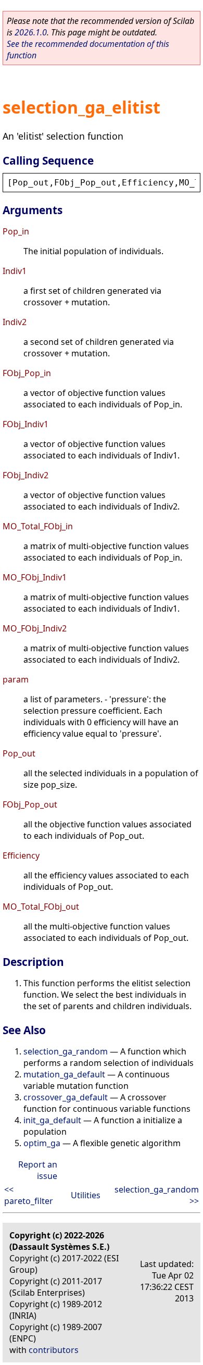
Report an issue (37, 1170)
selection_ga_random (65, 1051)
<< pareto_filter (28, 1195)
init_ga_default (52, 1120)
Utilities (85, 1195)
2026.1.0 (31, 32)
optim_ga (41, 1143)
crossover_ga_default (65, 1097)
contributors (54, 1350)
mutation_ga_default (64, 1074)
